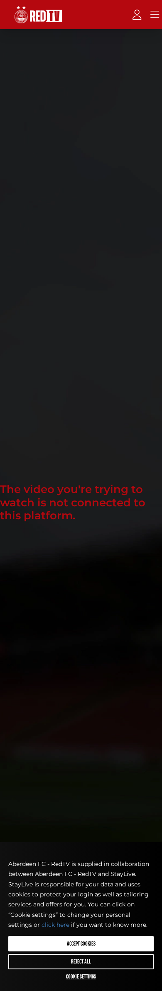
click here (55, 924)
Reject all (81, 961)
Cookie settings (81, 976)
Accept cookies (81, 943)
